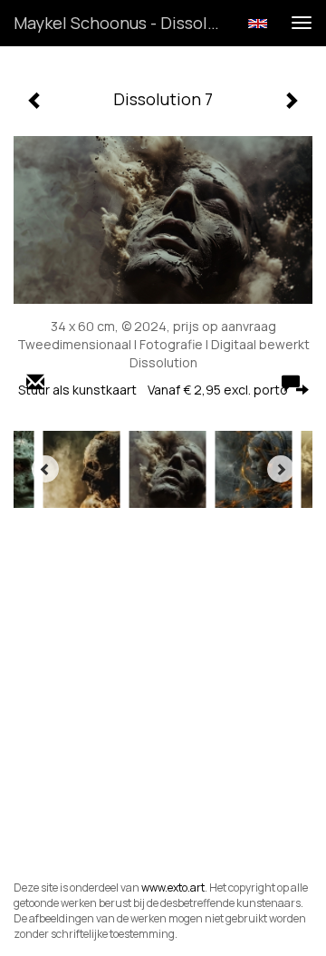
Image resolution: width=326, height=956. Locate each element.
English (257, 23)
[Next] (280, 469)
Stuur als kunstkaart (153, 389)
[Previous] (45, 469)
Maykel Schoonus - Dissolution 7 (125, 23)
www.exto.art (173, 887)
